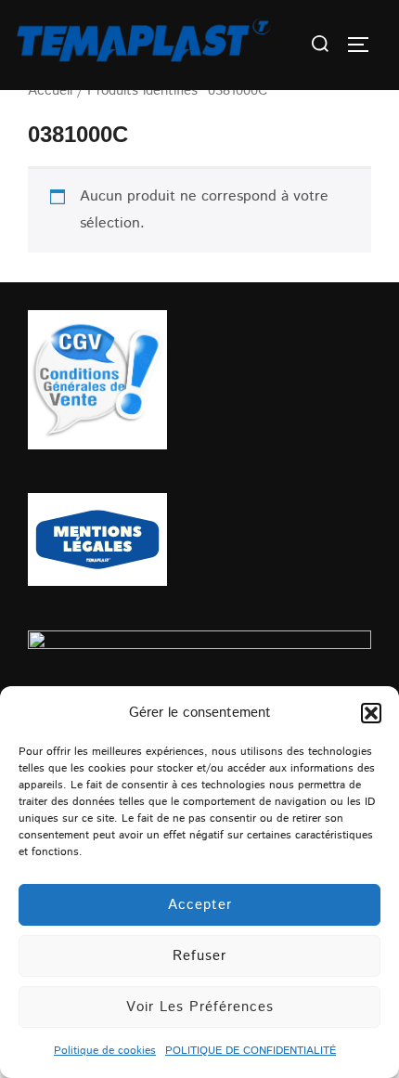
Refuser (199, 956)
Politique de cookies (105, 1051)
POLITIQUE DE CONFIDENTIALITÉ (250, 1051)
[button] (371, 713)
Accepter (200, 905)
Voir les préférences (200, 1007)
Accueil (50, 90)
